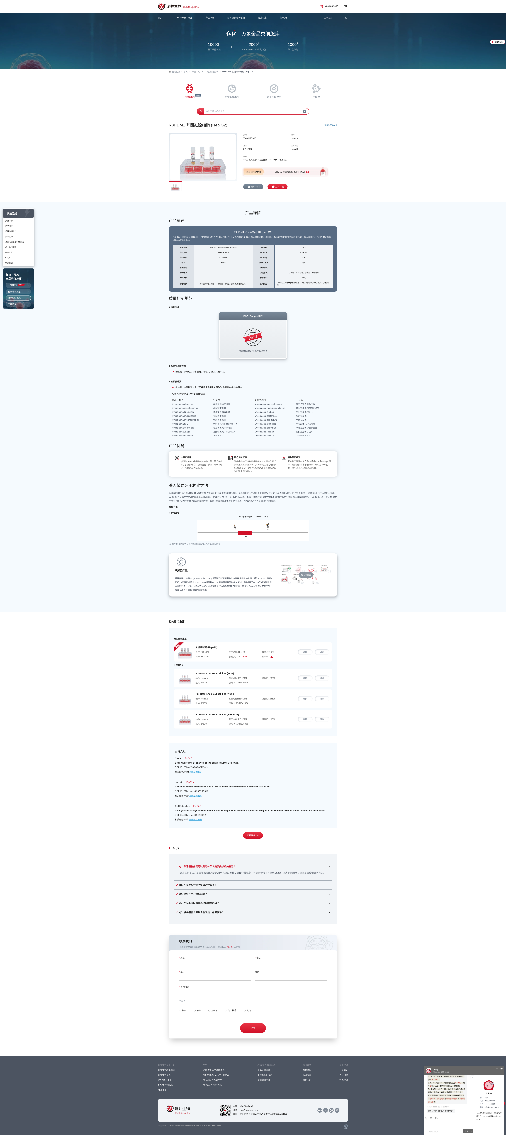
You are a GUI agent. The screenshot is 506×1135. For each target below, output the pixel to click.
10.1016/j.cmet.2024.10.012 (193, 815)
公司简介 (343, 1070)
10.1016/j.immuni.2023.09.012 (194, 791)
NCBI (304, 257)
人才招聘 (343, 1075)
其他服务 (162, 1090)
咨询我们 (255, 187)
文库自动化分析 (264, 1075)
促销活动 (499, 42)
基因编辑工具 (263, 1080)
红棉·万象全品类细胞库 (214, 1070)
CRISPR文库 (164, 1075)
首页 (160, 17)
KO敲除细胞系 (211, 72)
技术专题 (307, 1075)
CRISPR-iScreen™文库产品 (216, 1075)
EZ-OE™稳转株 (165, 1085)
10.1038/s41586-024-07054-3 (194, 767)
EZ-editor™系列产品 (212, 1080)
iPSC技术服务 (165, 1080)
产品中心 (196, 72)
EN (345, 6)
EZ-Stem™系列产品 (212, 1085)
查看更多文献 (253, 835)
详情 (305, 652)
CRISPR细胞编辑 (166, 1070)
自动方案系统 (263, 1070)
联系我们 (343, 1080)
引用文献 (307, 1080)
